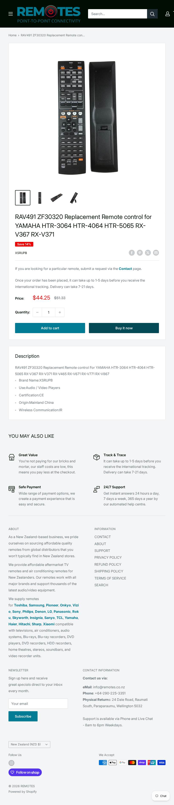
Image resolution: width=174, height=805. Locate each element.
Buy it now (124, 328)
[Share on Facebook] (132, 252)
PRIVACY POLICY (108, 557)
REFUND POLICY (107, 564)
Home (12, 35)
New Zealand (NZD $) (26, 744)
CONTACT (102, 537)
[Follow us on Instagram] (11, 763)
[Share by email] (156, 252)
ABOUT (100, 544)
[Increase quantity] (59, 312)
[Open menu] (10, 13)
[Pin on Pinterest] (140, 252)
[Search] (152, 13)
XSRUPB (21, 253)
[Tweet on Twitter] (148, 252)
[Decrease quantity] (37, 312)
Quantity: (22, 312)
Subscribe (23, 716)
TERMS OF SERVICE (110, 578)
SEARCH (101, 585)
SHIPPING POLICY (108, 571)
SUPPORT (102, 550)
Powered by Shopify (22, 791)
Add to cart (50, 328)
